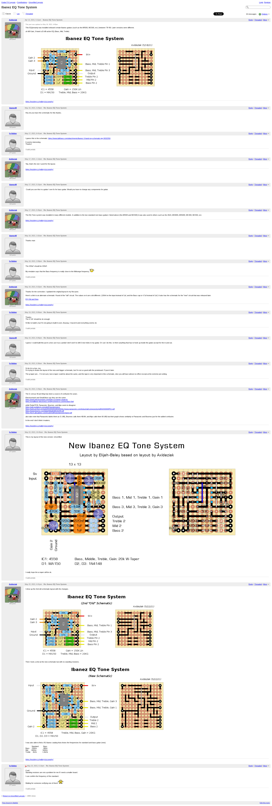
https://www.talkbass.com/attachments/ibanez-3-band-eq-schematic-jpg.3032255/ (79, 138)
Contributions (22, 2)
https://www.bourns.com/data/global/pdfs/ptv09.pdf (45, 411)
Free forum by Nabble (10, 803)
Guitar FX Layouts (8, 2)
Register (267, 2)
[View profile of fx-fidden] (13, 150)
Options (265, 14)
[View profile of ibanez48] (13, 125)
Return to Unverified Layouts (14, 796)
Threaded (29, 14)
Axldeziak (13, 20)
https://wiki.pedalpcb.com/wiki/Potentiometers (43, 407)
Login (261, 2)
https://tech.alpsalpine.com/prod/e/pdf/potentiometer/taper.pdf (49, 413)
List (18, 14)
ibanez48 (13, 108)
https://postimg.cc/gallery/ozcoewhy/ (39, 102)
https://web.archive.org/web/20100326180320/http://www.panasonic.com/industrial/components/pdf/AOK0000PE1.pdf (70, 409)
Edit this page (265, 803)
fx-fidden (13, 133)
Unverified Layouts (36, 2)
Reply (251, 20)
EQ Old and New (32, 299)
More (265, 20)
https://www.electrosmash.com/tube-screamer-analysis (47, 399)
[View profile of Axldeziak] (13, 37)
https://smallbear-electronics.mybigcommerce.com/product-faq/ (50, 401)
